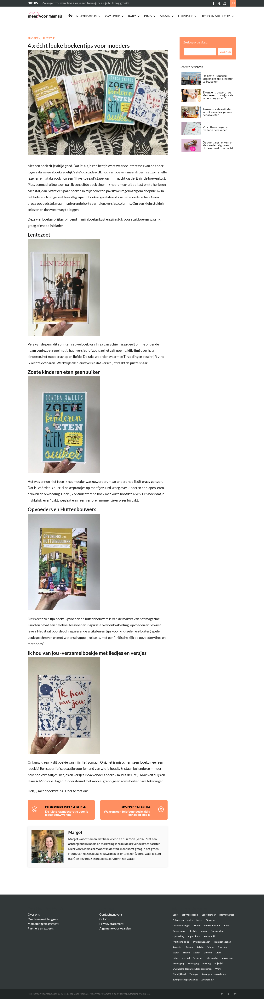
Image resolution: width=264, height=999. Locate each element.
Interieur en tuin (57, 806)
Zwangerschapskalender (214, 974)
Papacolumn (194, 936)
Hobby (196, 925)
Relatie (200, 947)
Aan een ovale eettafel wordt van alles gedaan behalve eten (217, 112)
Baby (132, 16)
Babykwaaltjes (226, 914)
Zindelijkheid (179, 974)
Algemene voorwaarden (115, 928)
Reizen (189, 947)
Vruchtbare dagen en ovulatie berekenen (216, 128)
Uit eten (208, 952)
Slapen (176, 952)
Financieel (211, 920)
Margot (75, 832)
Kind (148, 16)
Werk (218, 968)
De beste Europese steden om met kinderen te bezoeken (218, 78)
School (210, 947)
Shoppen (34, 38)
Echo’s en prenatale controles (187, 920)
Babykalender (209, 914)
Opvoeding (178, 936)
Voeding (206, 963)
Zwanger (112, 16)
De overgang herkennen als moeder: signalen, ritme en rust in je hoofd (218, 145)
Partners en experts (41, 928)
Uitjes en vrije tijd (215, 16)
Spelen (196, 952)
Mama (165, 16)
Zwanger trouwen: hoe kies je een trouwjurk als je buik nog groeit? (218, 95)
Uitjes (218, 952)
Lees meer (48, 3)
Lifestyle (185, 16)
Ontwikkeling (217, 930)
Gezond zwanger (181, 925)
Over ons (34, 914)
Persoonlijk (209, 936)
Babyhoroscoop (189, 914)
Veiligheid (198, 958)
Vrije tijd (218, 963)
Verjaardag (212, 958)
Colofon (104, 919)
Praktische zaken (181, 941)
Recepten (177, 947)
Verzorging (227, 958)
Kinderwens (86, 16)
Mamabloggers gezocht (43, 923)
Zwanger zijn (207, 979)
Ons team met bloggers (43, 919)
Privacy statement (111, 923)
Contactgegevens (111, 914)
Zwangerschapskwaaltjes (185, 979)
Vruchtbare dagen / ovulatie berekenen (192, 968)
